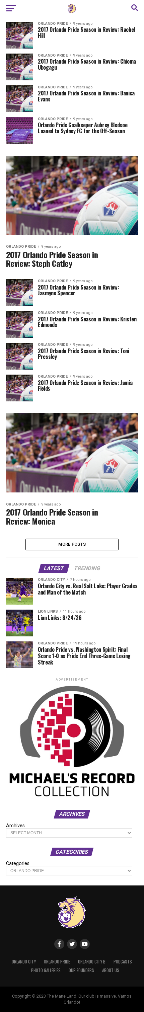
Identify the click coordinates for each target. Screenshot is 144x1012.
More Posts (72, 544)
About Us (110, 970)
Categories (17, 863)
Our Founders (81, 970)
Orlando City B (91, 961)
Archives (15, 826)
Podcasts (123, 961)
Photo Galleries (46, 970)
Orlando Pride (57, 961)
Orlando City (24, 961)
